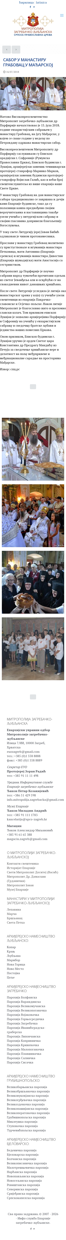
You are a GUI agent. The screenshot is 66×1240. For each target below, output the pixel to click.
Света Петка (16, 922)
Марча (12, 914)
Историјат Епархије (21, 868)
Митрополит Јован (20, 885)
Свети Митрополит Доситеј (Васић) (32, 872)
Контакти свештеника (23, 863)
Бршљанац (14, 918)
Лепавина (14, 909)
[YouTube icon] (34, 6)
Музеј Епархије (18, 889)
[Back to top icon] (59, 1233)
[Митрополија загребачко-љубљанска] (33, 24)
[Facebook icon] (30, 6)
